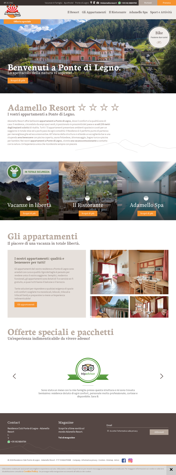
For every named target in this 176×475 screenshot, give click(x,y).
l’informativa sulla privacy (127, 431)
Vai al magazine (66, 437)
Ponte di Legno (82, 2)
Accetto (124, 431)
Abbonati (159, 432)
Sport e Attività (161, 12)
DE (7, 2)
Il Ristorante (117, 12)
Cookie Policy (31, 471)
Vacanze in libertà (29, 205)
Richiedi (148, 2)
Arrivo (116, 460)
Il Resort (73, 12)
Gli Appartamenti (94, 12)
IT (5, 2)
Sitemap (109, 460)
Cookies (101, 460)
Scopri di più (18, 80)
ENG (11, 2)
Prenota (167, 2)
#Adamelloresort (108, 3)
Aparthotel (69, 2)
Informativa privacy (89, 460)
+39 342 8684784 (129, 3)
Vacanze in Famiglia (53, 2)
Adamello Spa (138, 12)
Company (76, 460)
